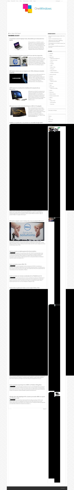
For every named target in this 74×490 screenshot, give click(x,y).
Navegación (52, 68)
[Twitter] (57, 1)
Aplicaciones (52, 57)
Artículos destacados (53, 74)
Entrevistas (51, 83)
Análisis (51, 55)
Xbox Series (52, 104)
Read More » (31, 51)
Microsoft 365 (52, 86)
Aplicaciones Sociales (53, 60)
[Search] (66, 1)
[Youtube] (58, 1)
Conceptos (51, 76)
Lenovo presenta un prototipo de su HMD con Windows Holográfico (25, 384)
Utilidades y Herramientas (54, 72)
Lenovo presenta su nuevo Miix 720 (17, 264)
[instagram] (59, 1)
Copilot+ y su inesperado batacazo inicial (55, 38)
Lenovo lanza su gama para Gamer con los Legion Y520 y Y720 (24, 287)
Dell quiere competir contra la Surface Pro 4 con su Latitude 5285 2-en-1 (26, 221)
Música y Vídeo (52, 67)
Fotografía (52, 63)
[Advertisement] (37, 22)
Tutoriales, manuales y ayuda (54, 95)
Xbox (50, 99)
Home (10, 33)
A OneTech (51, 53)
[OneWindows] (37, 8)
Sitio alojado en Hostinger (53, 110)
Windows (51, 97)
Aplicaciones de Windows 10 (54, 58)
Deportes (51, 61)
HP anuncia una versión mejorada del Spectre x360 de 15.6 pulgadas (25, 106)
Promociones (52, 92)
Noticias (51, 90)
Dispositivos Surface (53, 81)
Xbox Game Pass (53, 102)
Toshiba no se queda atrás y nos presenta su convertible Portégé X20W (26, 122)
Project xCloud (52, 100)
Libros (51, 65)
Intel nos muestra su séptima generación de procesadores (22, 251)
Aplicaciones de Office (54, 88)
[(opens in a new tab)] (57, 129)
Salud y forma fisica (53, 70)
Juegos (51, 85)
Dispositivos (51, 79)
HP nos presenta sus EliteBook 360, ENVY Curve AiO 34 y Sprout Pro (25, 55)
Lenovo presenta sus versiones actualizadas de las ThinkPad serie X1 (25, 276)
